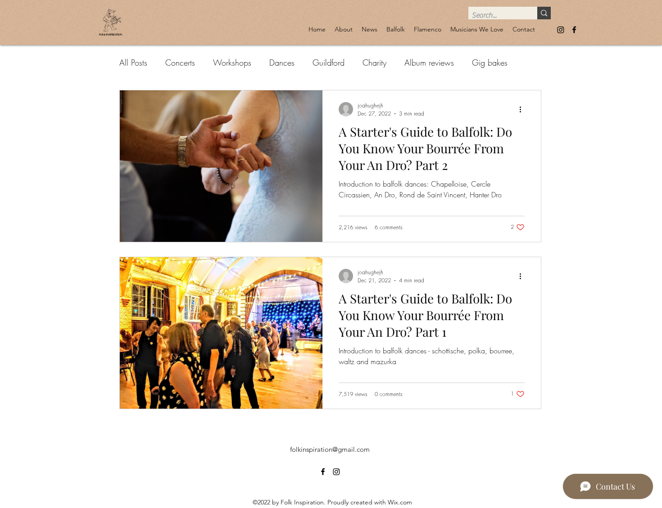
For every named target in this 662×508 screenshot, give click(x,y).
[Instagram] (560, 29)
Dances (282, 62)
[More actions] (523, 109)
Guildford (329, 62)
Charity (374, 62)
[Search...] (544, 13)
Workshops (232, 62)
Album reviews (429, 62)
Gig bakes (490, 62)
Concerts (180, 62)
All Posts (133, 62)
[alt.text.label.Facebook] (574, 29)
